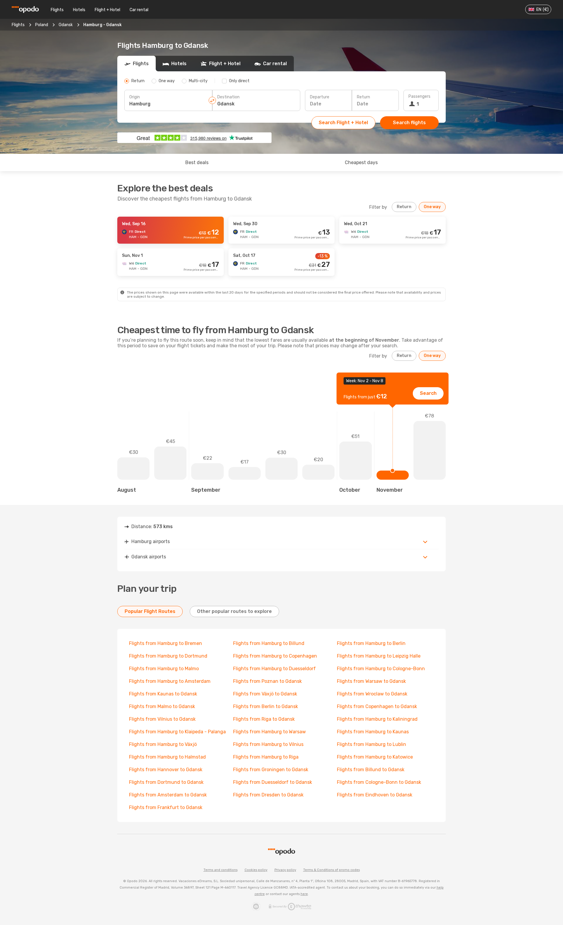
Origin (134, 97)
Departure (319, 97)
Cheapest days (361, 162)
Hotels (79, 9)
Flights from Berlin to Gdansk (265, 706)
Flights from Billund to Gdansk (370, 769)
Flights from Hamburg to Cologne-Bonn (381, 668)
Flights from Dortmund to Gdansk (166, 782)
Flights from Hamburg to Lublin (371, 744)
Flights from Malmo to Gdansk (162, 706)
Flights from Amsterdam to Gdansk (168, 795)
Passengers (419, 96)
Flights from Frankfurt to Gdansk (165, 807)
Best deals (196, 162)
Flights (57, 9)
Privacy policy (285, 870)
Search (428, 393)
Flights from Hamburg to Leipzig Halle (378, 656)
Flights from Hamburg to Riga (266, 757)
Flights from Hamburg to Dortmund (168, 656)
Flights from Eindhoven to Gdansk (374, 795)
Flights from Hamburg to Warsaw (269, 731)
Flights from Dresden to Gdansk (268, 795)
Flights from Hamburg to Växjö (163, 744)
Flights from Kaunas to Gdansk (163, 694)
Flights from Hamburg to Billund (268, 643)
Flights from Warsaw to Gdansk (371, 681)
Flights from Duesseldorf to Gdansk (272, 782)
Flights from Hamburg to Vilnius (268, 744)
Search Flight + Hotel (343, 122)
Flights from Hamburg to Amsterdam (170, 681)
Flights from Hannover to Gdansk (165, 769)
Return (363, 97)
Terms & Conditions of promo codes (331, 870)
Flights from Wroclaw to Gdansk (372, 694)
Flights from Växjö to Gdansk (265, 694)
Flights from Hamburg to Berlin (371, 643)
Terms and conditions (221, 870)
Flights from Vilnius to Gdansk (162, 719)
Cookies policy (256, 870)
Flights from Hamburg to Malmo (164, 668)
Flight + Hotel (107, 9)
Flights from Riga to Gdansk (264, 719)
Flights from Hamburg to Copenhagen (275, 656)
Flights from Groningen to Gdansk (270, 769)
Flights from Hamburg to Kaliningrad (377, 719)
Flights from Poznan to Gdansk (267, 681)
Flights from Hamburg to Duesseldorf (274, 668)
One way (432, 206)
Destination (228, 97)
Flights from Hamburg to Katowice (375, 757)
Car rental (139, 9)
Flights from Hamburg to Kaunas (373, 731)
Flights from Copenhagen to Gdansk (377, 706)
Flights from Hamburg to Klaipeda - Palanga (177, 731)
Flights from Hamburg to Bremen (165, 643)
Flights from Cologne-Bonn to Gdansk (379, 782)
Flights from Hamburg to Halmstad (167, 757)
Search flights (409, 122)
